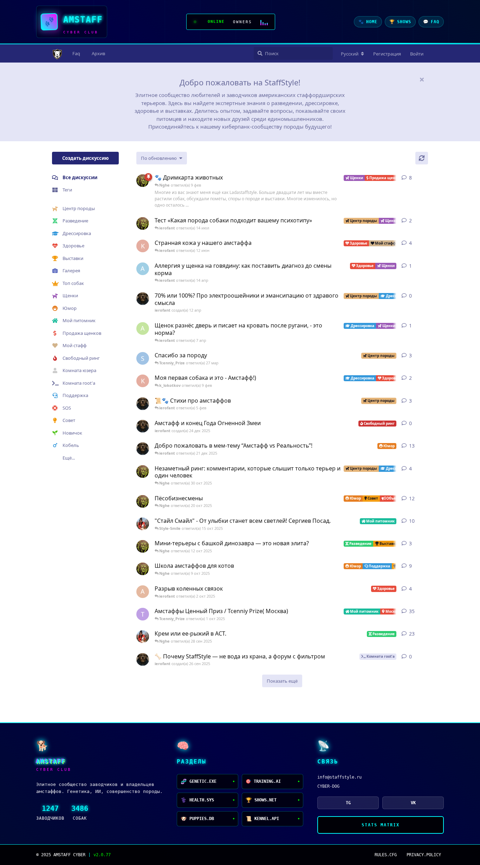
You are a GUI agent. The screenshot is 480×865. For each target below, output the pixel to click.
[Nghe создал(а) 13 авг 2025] (142, 568)
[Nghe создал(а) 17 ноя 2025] (142, 223)
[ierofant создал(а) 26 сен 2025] (142, 659)
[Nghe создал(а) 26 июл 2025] (142, 546)
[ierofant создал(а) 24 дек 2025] (142, 426)
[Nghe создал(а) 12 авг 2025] (142, 501)
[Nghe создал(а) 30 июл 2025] (142, 471)
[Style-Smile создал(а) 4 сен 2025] (142, 636)
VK (413, 802)
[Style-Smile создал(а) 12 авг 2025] (142, 524)
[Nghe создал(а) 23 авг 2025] (142, 180)
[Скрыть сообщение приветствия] (421, 79)
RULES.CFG (386, 854)
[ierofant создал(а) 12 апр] (142, 298)
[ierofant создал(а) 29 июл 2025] (142, 403)
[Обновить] (421, 158)
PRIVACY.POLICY (424, 854)
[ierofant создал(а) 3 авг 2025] (142, 448)
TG (348, 802)
